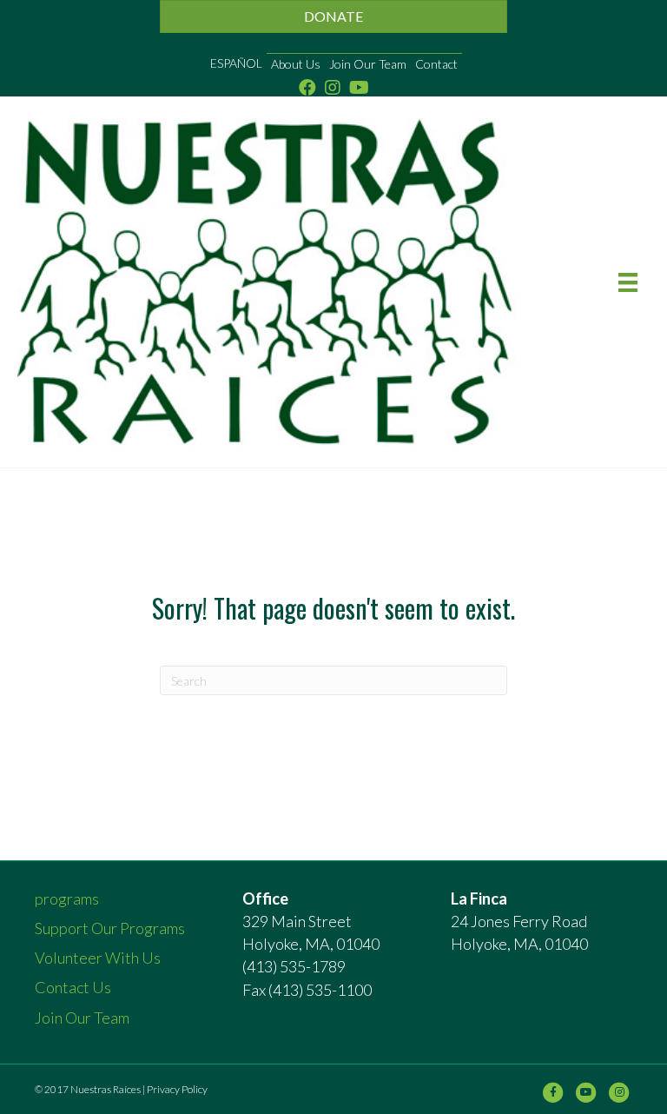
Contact (436, 63)
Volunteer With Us (98, 957)
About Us (295, 63)
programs (67, 898)
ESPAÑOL (236, 63)
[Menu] (628, 282)
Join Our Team (367, 63)
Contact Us (73, 987)
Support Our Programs (110, 928)
